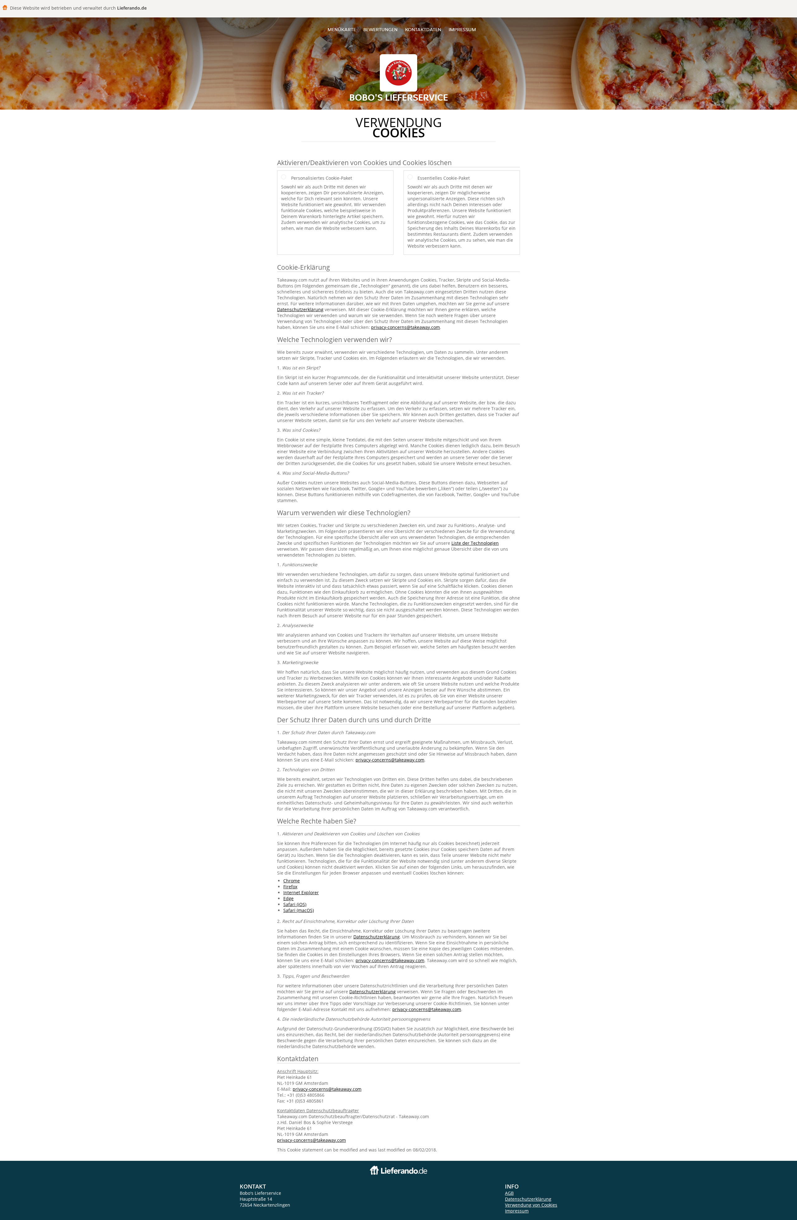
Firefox (290, 887)
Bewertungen (380, 29)
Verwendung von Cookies (531, 1205)
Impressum (462, 29)
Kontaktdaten (423, 29)
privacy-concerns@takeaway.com (405, 327)
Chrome (291, 881)
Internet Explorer (301, 892)
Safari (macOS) (298, 910)
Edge (288, 898)
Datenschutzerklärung (300, 309)
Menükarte (342, 29)
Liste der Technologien (475, 543)
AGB (509, 1193)
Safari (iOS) (294, 904)
